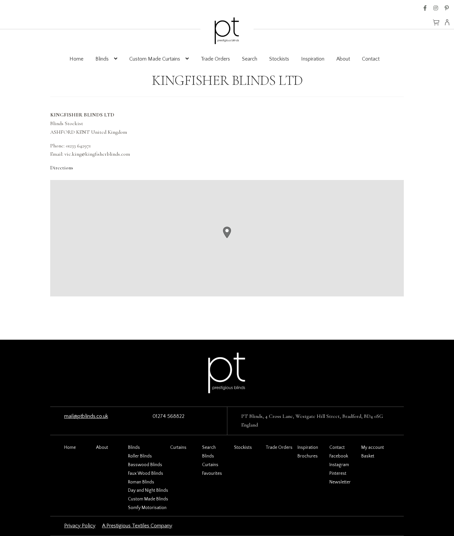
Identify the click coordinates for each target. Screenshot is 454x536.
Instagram (436, 8)
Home (76, 59)
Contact (371, 59)
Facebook (425, 8)
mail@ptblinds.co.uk (86, 416)
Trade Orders (215, 59)
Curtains (178, 447)
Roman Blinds (141, 482)
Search (249, 59)
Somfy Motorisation (147, 507)
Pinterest (446, 8)
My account (372, 447)
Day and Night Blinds (148, 490)
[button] (227, 232)
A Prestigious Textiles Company (137, 526)
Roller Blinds (140, 456)
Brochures (307, 456)
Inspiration (312, 59)
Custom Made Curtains (154, 59)
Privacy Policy (79, 526)
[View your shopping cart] (436, 19)
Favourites (212, 473)
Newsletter (340, 482)
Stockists (279, 59)
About (343, 59)
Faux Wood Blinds (145, 473)
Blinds (102, 59)
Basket (367, 456)
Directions (61, 167)
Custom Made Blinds (148, 499)
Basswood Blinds (145, 464)
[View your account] (449, 22)
